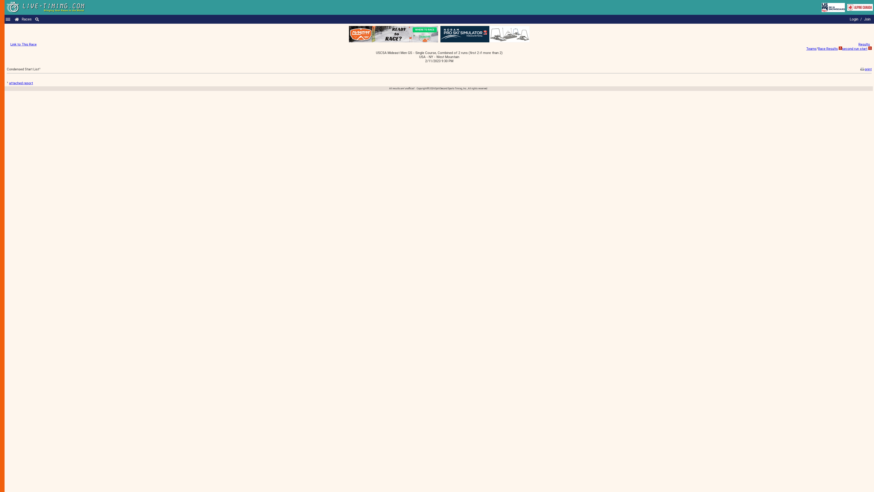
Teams (811, 49)
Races (27, 19)
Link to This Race (23, 44)
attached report (21, 83)
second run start (854, 49)
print (868, 69)
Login (854, 19)
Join (867, 19)
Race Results (828, 49)
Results (864, 44)
